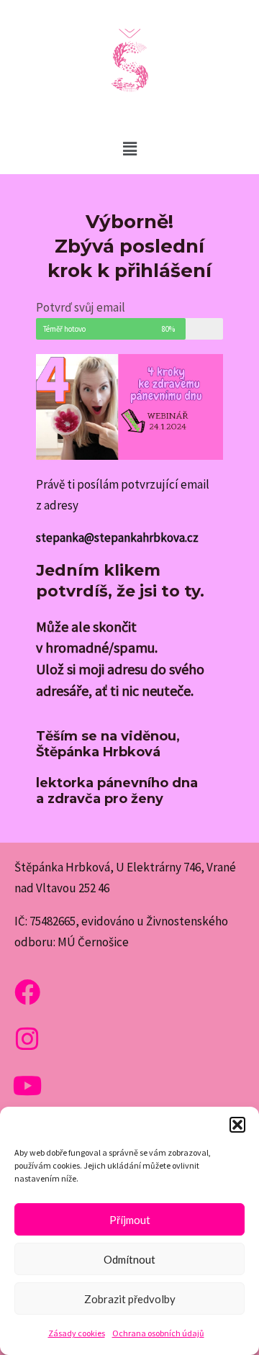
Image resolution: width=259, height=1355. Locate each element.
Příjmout (129, 1219)
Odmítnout (129, 1259)
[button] (237, 1125)
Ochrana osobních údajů (158, 1333)
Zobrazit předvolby (130, 1298)
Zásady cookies (76, 1333)
